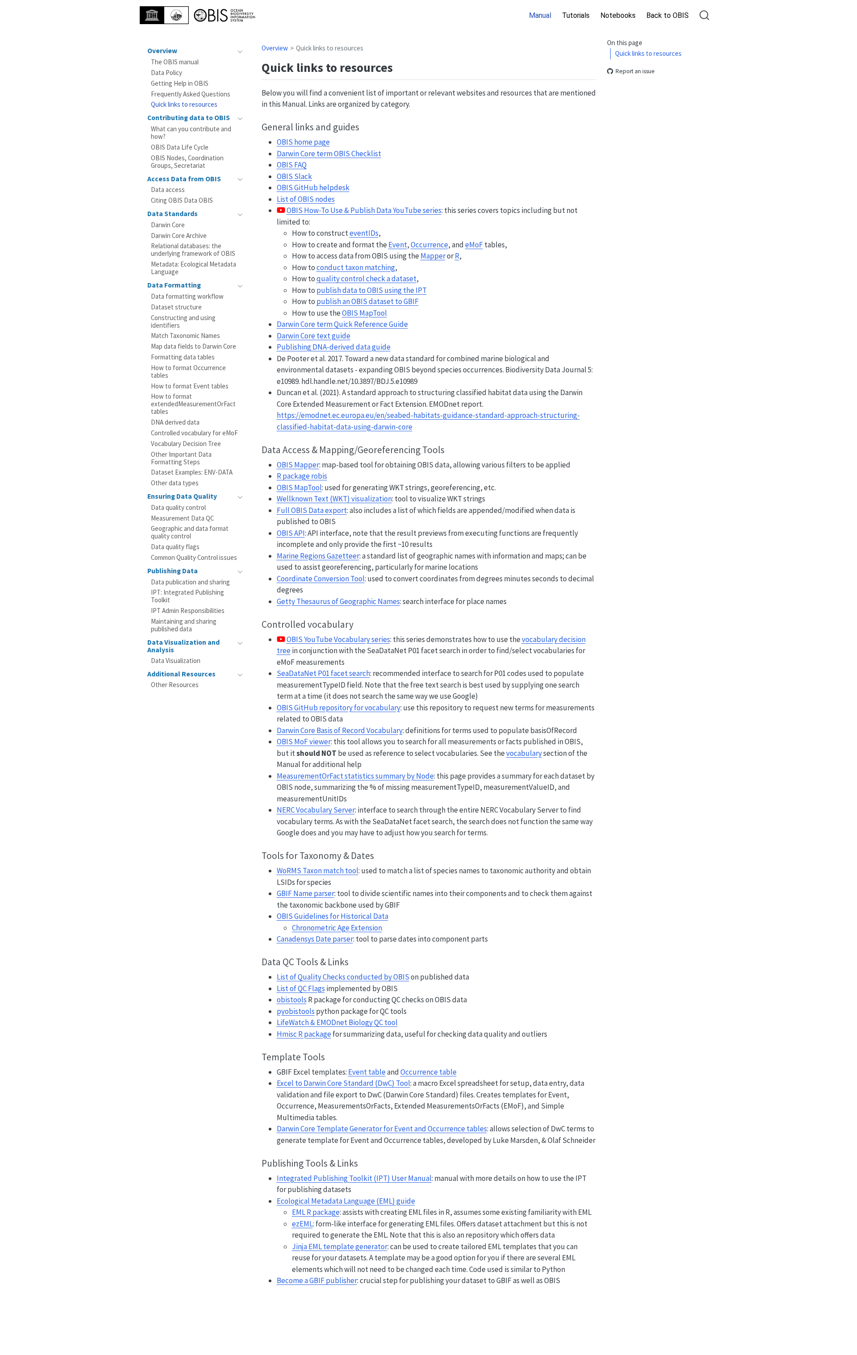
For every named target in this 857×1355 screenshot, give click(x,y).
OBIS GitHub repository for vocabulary (338, 708)
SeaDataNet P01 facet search (323, 673)
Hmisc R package (304, 1034)
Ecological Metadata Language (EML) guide (346, 1201)
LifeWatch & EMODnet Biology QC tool (337, 1022)
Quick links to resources (648, 54)
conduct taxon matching (355, 267)
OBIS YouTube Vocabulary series (338, 639)
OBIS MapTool (364, 313)
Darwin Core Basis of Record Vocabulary (340, 730)
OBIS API (291, 533)
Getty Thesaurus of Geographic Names (338, 601)
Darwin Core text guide (313, 336)
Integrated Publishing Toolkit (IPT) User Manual (354, 1178)
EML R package (316, 1212)
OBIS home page (303, 142)
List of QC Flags (301, 988)
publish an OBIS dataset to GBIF (367, 301)
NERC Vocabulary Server (316, 810)
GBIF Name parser (305, 893)
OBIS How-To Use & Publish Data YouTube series (364, 210)
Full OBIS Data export (312, 510)
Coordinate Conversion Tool (321, 579)
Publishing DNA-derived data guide (334, 347)
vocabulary (524, 753)
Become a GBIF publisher (317, 1280)
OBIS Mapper (298, 465)
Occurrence (429, 245)
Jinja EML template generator (339, 1246)
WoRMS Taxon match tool (317, 871)
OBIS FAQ (292, 165)
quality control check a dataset (366, 279)
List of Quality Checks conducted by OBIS (343, 977)
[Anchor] (401, 66)
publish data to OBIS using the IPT (371, 290)
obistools (292, 1000)
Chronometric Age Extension (337, 928)
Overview (275, 48)
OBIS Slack (294, 176)
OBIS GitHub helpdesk (313, 187)
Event (397, 245)
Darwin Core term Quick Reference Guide (342, 324)
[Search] (704, 14)
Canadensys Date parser (315, 939)
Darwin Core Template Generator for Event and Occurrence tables (382, 1129)
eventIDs (364, 233)
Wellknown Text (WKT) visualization (334, 499)
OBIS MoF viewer (304, 741)
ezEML (302, 1224)
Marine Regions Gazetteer (318, 556)
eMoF (474, 245)
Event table (367, 1072)
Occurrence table (428, 1072)
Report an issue (635, 71)
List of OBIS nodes (306, 199)
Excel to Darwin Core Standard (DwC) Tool (343, 1083)
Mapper (432, 256)
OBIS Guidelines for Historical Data (332, 916)
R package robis (302, 476)
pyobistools (296, 1011)
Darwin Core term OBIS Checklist (329, 153)
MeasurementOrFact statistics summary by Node (355, 776)
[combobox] (705, 14)
